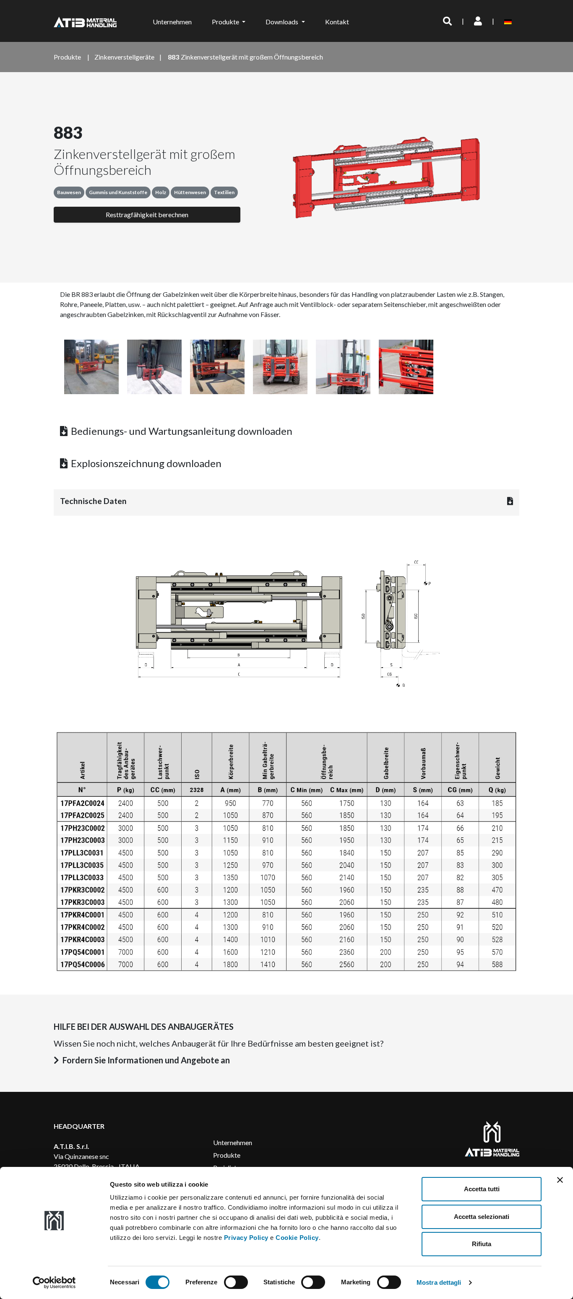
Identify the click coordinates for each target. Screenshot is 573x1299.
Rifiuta (481, 1243)
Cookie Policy (297, 1237)
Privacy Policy (246, 1237)
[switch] (236, 1282)
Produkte (226, 1155)
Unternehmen (172, 22)
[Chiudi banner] (560, 1180)
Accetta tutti (482, 1188)
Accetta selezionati (481, 1216)
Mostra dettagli (439, 1282)
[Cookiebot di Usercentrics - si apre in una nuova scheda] (54, 1282)
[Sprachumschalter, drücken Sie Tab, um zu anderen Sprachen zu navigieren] (509, 21)
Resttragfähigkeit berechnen (147, 214)
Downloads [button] (283, 22)
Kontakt (337, 22)
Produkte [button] (226, 22)
